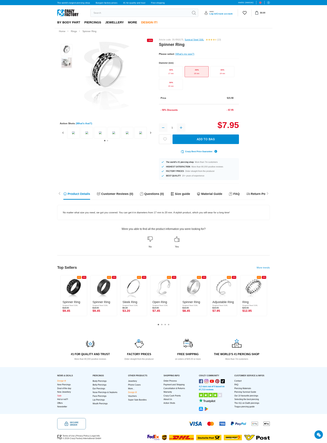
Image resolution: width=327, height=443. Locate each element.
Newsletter (62, 406)
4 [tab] (168, 324)
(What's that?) (84, 123)
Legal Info (95, 436)
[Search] (194, 13)
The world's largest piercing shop (73, 3)
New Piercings (64, 384)
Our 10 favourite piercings (246, 396)
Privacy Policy (82, 436)
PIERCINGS (92, 22)
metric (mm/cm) (245, 2)
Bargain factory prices (106, 3)
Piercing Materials (242, 388)
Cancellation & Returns (174, 388)
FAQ (236, 384)
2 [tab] (162, 324)
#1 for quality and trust (134, 3)
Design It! (149, 22)
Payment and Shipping (174, 384)
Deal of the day (64, 388)
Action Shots (169, 403)
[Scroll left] (267, 193)
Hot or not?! (62, 399)
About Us (168, 399)
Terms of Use (69, 436)
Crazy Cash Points (172, 396)
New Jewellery (64, 392)
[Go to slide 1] (104, 140)
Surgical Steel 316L (194, 39)
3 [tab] (165, 324)
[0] (244, 12)
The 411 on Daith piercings (246, 403)
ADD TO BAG (206, 139)
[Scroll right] (59, 193)
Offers (60, 403)
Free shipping (158, 3)
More (132, 22)
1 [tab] (158, 324)
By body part (68, 22)
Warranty (168, 392)
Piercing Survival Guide (245, 392)
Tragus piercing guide (244, 406)
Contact (238, 381)
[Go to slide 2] (107, 140)
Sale (59, 396)
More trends (263, 267)
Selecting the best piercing (246, 399)
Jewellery (114, 22)
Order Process (170, 381)
